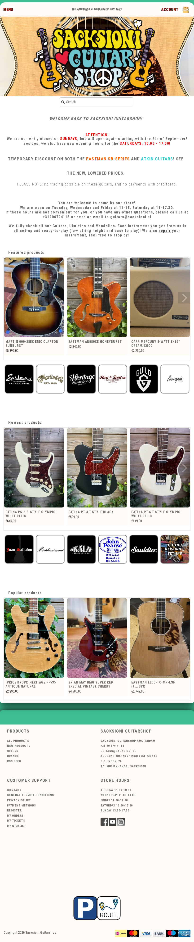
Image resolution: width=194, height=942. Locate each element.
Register (14, 810)
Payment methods (21, 805)
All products (18, 741)
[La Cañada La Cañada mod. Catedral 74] (160, 297)
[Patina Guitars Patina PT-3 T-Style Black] (34, 467)
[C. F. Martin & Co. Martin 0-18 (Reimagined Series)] (160, 638)
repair (165, 230)
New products (18, 745)
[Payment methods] (121, 933)
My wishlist (16, 826)
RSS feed (14, 761)
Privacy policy (19, 800)
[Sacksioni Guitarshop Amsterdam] (97, 56)
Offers (12, 751)
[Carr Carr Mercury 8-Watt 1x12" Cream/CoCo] (97, 297)
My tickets (16, 820)
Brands (13, 756)
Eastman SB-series (108, 158)
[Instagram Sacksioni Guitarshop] (121, 822)
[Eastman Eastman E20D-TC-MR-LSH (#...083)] (97, 638)
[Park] (97, 908)
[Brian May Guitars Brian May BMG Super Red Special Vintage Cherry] (34, 638)
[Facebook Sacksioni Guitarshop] (104, 822)
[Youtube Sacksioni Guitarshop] (112, 822)
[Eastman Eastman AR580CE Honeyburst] (34, 297)
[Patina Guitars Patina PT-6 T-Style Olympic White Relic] (97, 467)
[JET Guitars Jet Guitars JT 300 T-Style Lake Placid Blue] (160, 467)
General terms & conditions (30, 795)
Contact (14, 790)
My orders (15, 815)
